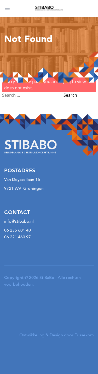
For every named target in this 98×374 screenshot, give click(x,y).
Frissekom (84, 334)
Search (70, 95)
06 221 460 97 (17, 236)
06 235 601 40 (17, 230)
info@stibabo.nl (19, 221)
